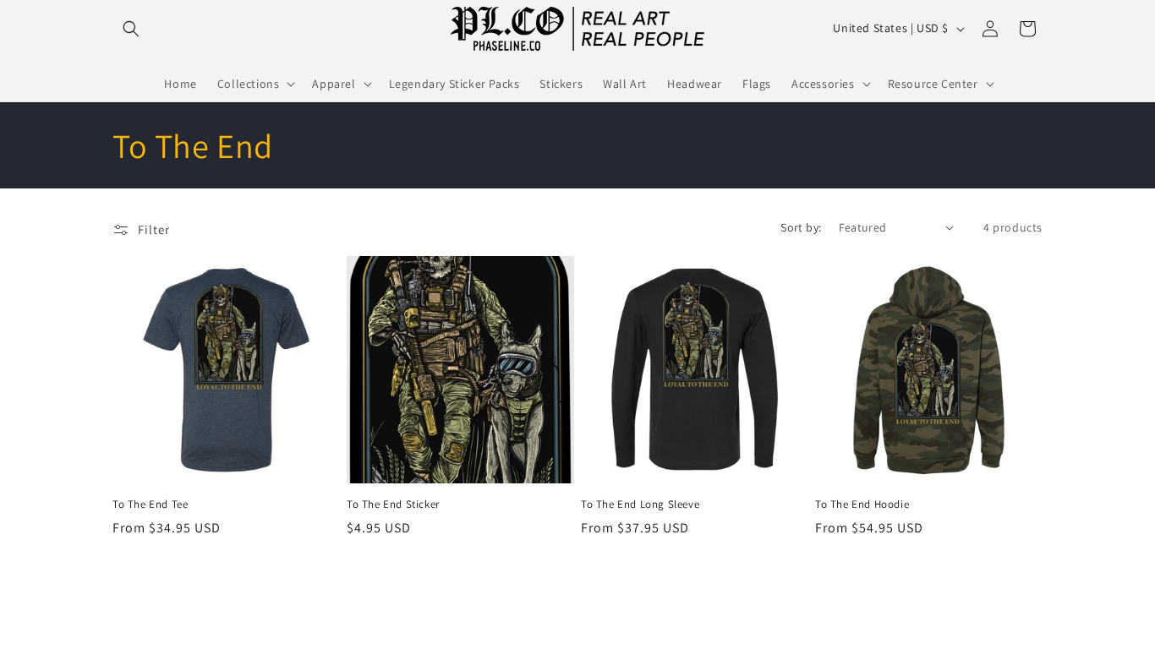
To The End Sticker (393, 504)
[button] (131, 28)
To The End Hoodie (862, 504)
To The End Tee (150, 504)
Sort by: (800, 227)
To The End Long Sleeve (640, 504)
